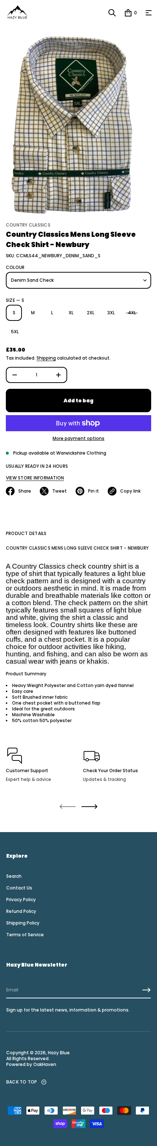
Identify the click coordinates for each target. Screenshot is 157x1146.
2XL (90, 313)
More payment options (78, 438)
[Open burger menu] (148, 13)
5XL (15, 332)
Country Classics (28, 225)
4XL (132, 313)
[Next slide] (89, 806)
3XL (111, 313)
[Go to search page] (112, 13)
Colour (15, 267)
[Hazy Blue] (17, 13)
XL (71, 313)
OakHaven (44, 1064)
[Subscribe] (146, 990)
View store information (35, 478)
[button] (112, 13)
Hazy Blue (59, 1053)
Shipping (46, 358)
